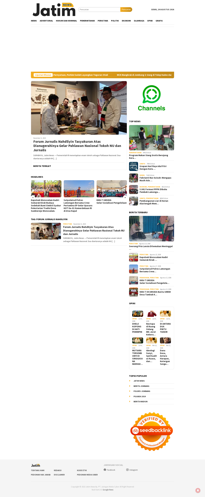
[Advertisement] (102, 49)
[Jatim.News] (54, 9)
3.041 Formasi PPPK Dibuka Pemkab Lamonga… (153, 190)
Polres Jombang (142, 391)
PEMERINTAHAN (135, 153)
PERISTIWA (67, 224)
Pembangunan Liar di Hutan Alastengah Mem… (154, 202)
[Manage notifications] (198, 490)
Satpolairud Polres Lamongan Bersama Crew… (155, 270)
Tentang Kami (37, 470)
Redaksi (58, 470)
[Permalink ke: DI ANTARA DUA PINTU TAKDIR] (165, 314)
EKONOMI (143, 187)
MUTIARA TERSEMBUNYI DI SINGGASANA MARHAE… (137, 357)
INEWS (142, 175)
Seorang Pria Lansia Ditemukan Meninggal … (151, 247)
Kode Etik (82, 470)
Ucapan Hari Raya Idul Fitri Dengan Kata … (153, 167)
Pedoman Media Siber (87, 474)
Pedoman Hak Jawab (40, 474)
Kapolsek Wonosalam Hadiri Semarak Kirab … (154, 258)
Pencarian (126, 9)
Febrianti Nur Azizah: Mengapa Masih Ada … (155, 179)
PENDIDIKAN (144, 278)
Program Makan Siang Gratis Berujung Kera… (148, 156)
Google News (108, 489)
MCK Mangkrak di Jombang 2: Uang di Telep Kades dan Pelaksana (134, 75)
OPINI (134, 319)
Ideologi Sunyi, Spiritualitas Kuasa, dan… (151, 356)
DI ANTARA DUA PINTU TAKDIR (165, 327)
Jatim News (139, 381)
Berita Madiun (141, 401)
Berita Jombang (141, 386)
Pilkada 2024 (140, 396)
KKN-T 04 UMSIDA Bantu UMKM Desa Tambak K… (155, 293)
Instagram (134, 470)
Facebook (111, 470)
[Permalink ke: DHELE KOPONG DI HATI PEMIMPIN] (137, 314)
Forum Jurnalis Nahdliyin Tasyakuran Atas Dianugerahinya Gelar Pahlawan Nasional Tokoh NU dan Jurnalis (77, 145)
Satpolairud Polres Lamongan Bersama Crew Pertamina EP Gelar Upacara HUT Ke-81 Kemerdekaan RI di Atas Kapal (78, 205)
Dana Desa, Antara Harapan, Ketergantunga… (165, 357)
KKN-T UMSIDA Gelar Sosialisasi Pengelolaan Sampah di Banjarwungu (111, 201)
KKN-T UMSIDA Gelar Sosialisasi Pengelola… (154, 281)
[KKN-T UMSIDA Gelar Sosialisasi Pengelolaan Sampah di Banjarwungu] (111, 188)
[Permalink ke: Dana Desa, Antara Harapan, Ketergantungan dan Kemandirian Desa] (165, 340)
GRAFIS (142, 164)
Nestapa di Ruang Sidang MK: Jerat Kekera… (151, 329)
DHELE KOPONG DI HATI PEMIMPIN (137, 327)
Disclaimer (59, 474)
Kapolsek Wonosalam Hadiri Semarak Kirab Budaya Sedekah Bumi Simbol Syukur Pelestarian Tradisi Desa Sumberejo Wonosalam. (46, 205)
